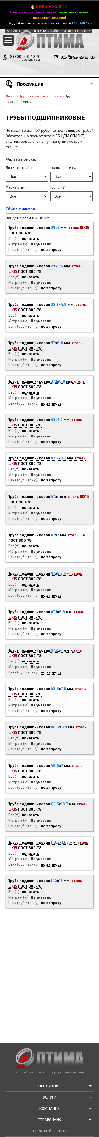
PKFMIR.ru (82, 23)
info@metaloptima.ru (78, 56)
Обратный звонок (49, 1131)
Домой (11, 96)
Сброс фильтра (20, 208)
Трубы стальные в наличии (41, 96)
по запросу (51, 249)
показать (30, 238)
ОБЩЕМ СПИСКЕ (69, 135)
